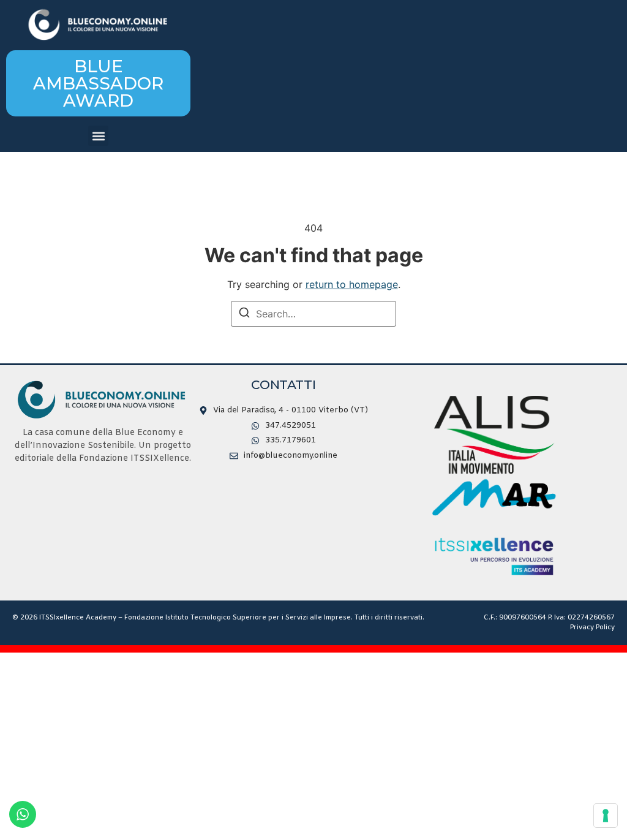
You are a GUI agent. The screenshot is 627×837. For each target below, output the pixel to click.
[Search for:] (313, 314)
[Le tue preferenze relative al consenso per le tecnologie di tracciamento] (605, 815)
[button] (98, 136)
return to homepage (352, 284)
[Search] (244, 314)
